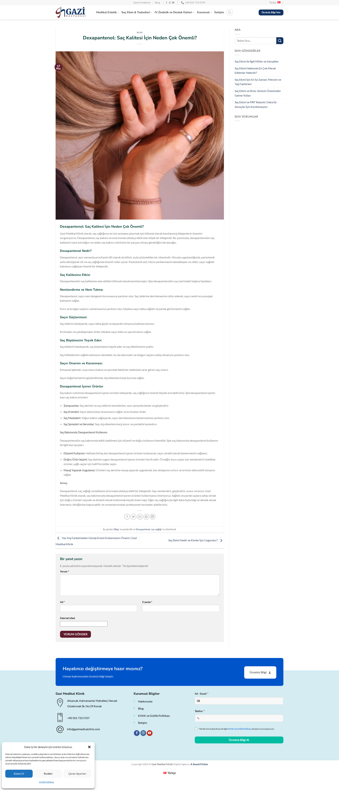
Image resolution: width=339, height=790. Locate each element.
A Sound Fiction (199, 764)
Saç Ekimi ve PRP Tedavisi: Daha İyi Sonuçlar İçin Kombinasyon (255, 104)
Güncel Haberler (142, 2)
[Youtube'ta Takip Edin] (173, 3)
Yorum (64, 571)
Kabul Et (19, 773)
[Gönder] (279, 40)
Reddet (48, 773)
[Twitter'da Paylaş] (133, 517)
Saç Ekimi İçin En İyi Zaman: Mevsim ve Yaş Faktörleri (258, 82)
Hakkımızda (145, 701)
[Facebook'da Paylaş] (127, 517)
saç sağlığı (156, 529)
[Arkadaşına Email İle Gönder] (140, 517)
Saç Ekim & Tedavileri (135, 12)
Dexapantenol (143, 529)
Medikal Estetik (106, 12)
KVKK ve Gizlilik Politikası (154, 715)
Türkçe (272, 2)
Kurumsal (203, 12)
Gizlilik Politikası (46, 782)
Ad (62, 601)
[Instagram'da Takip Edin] (170, 3)
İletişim (219, 12)
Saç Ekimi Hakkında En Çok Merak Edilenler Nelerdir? (255, 70)
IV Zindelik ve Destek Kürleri (173, 12)
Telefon (199, 711)
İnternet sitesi (67, 618)
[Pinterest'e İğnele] (146, 517)
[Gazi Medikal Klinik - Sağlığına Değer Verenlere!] (73, 12)
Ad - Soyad (201, 693)
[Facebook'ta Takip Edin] (166, 3)
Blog (157, 2)
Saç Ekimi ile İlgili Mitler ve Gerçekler (257, 61)
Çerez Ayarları (77, 773)
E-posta (147, 601)
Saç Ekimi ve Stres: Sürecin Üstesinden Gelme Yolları (258, 93)
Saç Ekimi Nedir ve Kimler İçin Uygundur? (193, 540)
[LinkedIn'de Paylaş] (153, 517)
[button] (89, 747)
